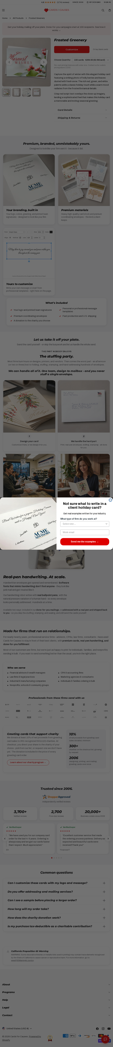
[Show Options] (106, 523)
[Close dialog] (110, 500)
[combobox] (84, 523)
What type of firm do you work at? (78, 519)
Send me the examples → (85, 541)
